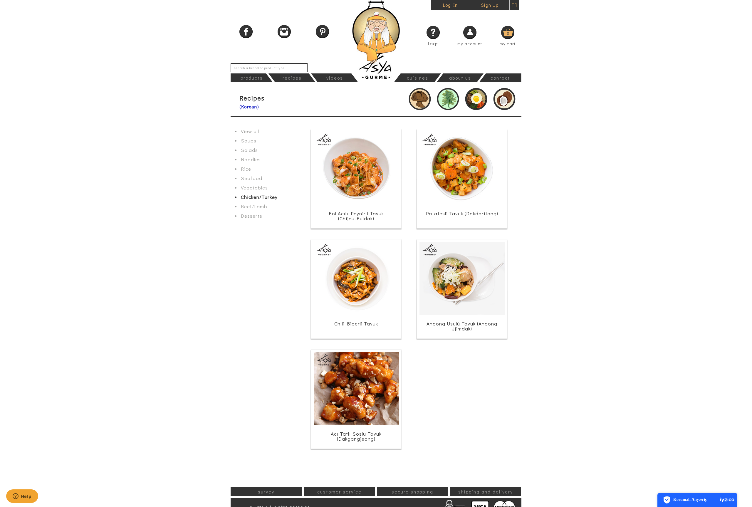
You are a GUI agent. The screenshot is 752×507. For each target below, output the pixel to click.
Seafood (251, 178)
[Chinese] (420, 99)
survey (266, 491)
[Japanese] (448, 99)
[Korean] (476, 99)
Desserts (251, 215)
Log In (450, 5)
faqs (433, 43)
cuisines (417, 78)
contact (500, 78)
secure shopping (412, 491)
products (252, 78)
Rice (246, 168)
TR (514, 5)
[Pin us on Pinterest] (322, 31)
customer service (339, 491)
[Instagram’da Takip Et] (284, 31)
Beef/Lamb (254, 206)
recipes (292, 78)
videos (334, 78)
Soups (248, 140)
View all (250, 131)
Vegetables (254, 187)
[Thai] (504, 99)
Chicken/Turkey (259, 196)
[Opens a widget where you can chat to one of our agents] (22, 496)
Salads (249, 149)
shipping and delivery (485, 491)
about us (460, 78)
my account (469, 43)
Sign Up (489, 5)
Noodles (251, 159)
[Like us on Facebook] (246, 31)
